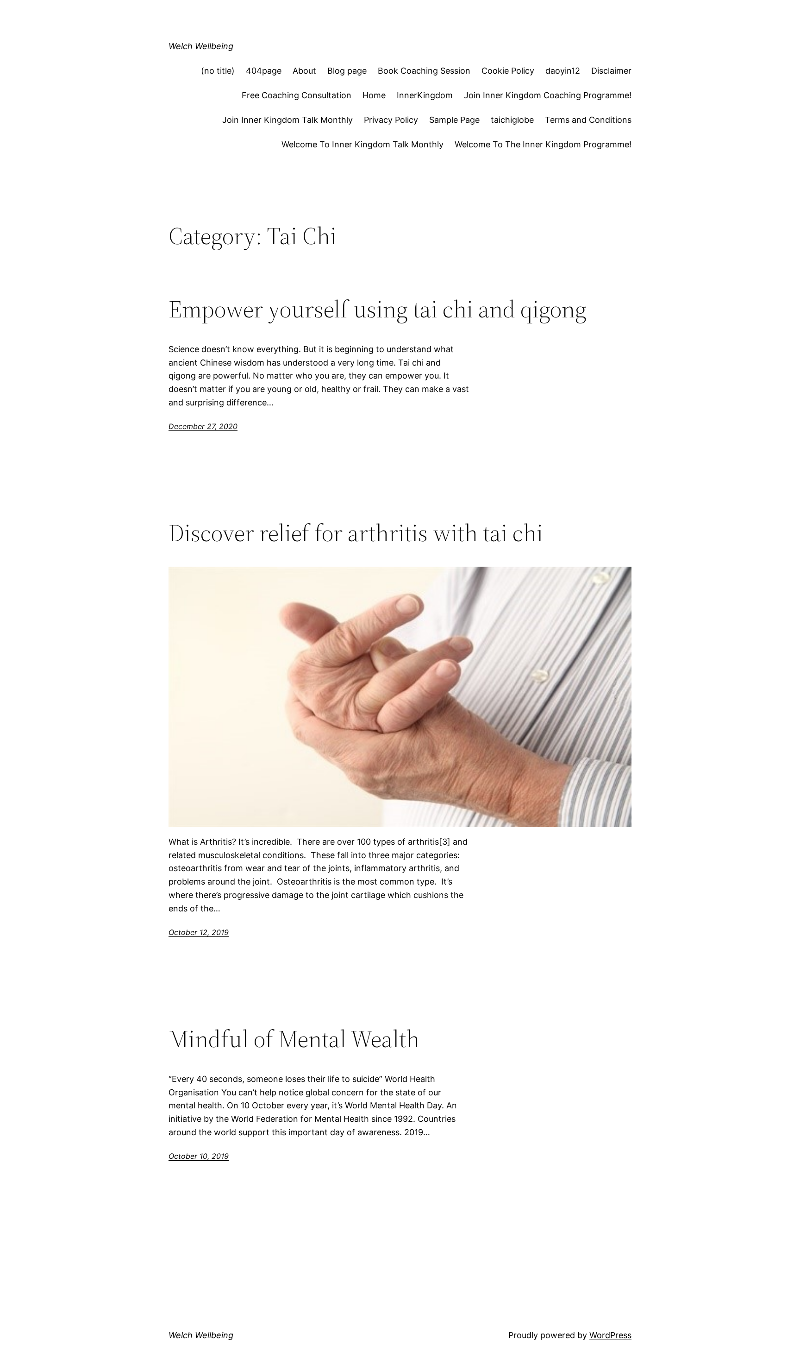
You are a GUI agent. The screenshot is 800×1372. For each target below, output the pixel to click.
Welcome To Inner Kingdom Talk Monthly (362, 144)
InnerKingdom (425, 95)
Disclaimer (611, 71)
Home (374, 95)
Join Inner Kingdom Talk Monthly (287, 120)
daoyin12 (562, 71)
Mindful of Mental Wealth (294, 1039)
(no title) (218, 71)
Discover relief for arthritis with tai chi (356, 533)
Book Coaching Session (424, 71)
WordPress (610, 1335)
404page (263, 71)
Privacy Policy (391, 120)
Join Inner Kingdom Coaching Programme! (547, 95)
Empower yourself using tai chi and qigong (378, 309)
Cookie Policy (507, 71)
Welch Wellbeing (201, 46)
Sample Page (454, 120)
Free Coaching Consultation (296, 95)
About (304, 71)
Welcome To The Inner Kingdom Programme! (543, 144)
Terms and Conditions (588, 120)
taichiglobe (512, 120)
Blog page (347, 71)
